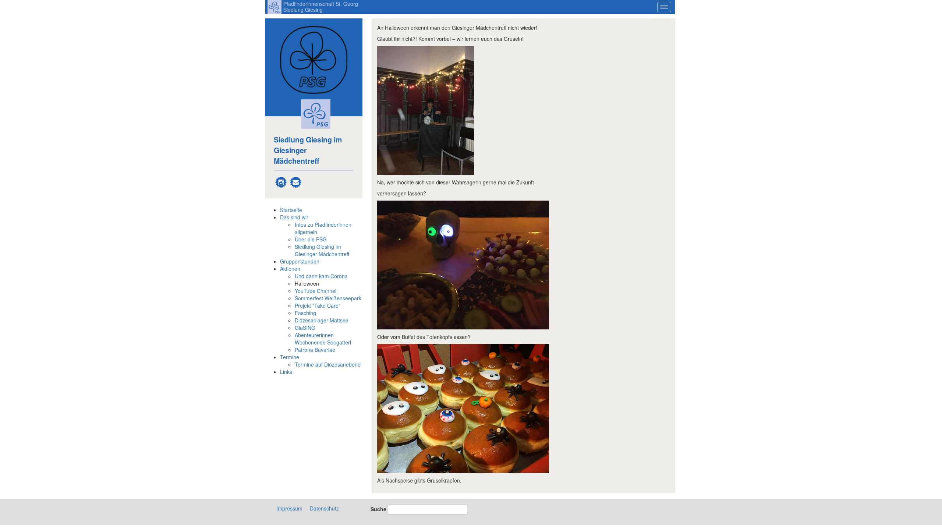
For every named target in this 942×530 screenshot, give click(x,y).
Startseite (291, 209)
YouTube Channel (315, 290)
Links (286, 371)
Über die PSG (311, 239)
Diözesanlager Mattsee (321, 320)
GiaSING (305, 327)
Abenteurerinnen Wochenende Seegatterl (323, 338)
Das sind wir (294, 217)
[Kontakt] (295, 181)
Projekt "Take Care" (317, 305)
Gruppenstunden (299, 261)
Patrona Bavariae (315, 349)
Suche (378, 509)
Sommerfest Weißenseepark (328, 298)
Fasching (305, 313)
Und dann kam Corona (321, 276)
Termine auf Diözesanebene (328, 364)
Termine (289, 357)
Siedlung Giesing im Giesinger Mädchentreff (322, 250)
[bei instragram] (281, 181)
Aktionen (290, 268)
